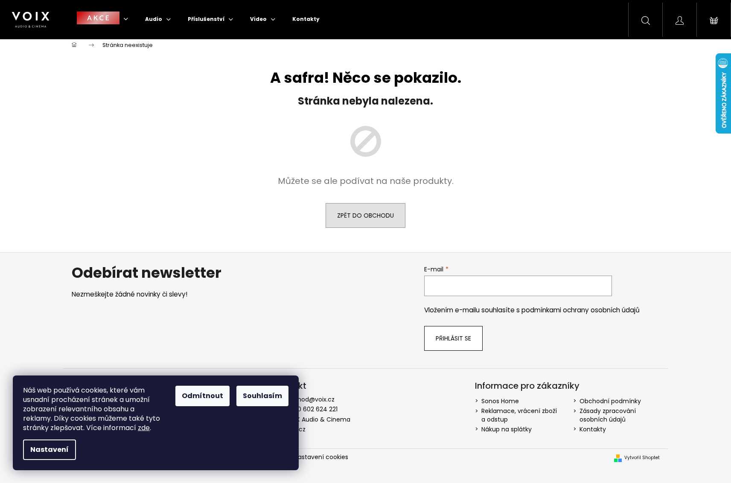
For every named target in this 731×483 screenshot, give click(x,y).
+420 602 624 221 (312, 409)
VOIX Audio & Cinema (318, 419)
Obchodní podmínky (610, 401)
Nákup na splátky (506, 429)
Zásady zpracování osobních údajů (608, 415)
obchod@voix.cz (310, 399)
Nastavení (49, 449)
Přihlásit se (453, 338)
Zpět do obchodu (365, 215)
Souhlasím (262, 396)
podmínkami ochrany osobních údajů (580, 310)
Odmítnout (202, 396)
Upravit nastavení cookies (309, 457)
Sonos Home (500, 401)
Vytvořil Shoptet (642, 458)
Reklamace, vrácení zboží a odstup (519, 415)
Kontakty (593, 429)
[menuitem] (102, 19)
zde (144, 428)
